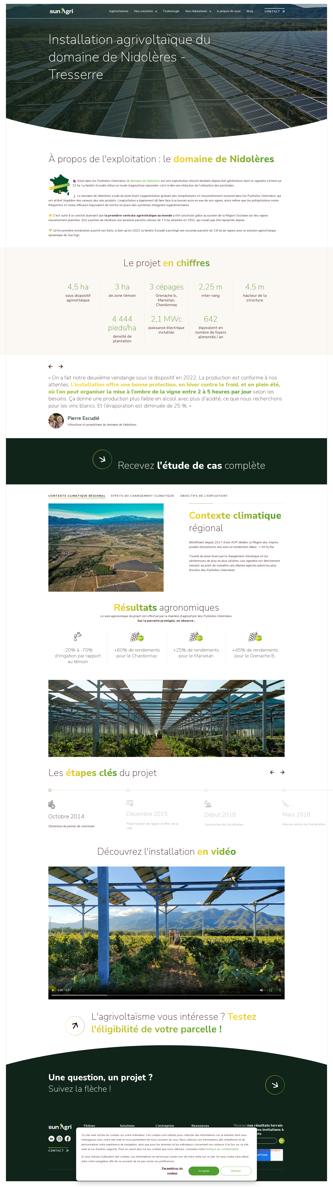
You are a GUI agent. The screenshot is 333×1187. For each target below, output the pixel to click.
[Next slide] (61, 367)
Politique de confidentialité (222, 1149)
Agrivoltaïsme (118, 11)
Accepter (203, 1171)
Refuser (236, 1171)
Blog (249, 11)
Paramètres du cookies (172, 1171)
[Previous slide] (50, 367)
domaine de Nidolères (145, 181)
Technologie (171, 11)
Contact (272, 11)
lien (179, 1022)
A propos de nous (229, 11)
